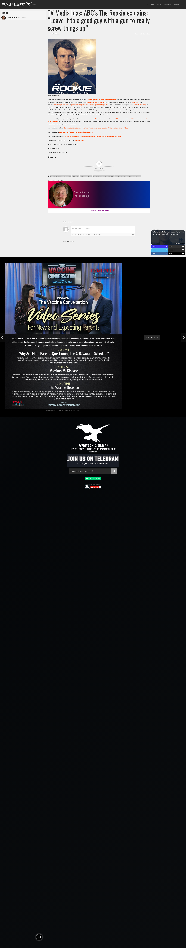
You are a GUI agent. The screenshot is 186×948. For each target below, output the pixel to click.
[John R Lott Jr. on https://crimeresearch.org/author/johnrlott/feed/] (25, 17)
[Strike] (80, 234)
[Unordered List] (86, 234)
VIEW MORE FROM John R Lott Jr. (99, 210)
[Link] (94, 234)
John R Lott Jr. (11, 17)
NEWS (152, 4)
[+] (100, 234)
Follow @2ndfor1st (94, 479)
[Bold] (72, 234)
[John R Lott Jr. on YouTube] (23, 17)
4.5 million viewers (97, 119)
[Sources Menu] (183, 4)
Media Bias (76, 176)
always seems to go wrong (95, 102)
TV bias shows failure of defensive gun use (128, 176)
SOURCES (176, 4)
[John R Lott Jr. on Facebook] (19, 17)
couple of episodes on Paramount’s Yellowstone (101, 100)
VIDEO (158, 4)
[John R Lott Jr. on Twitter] (21, 17)
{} (97, 234)
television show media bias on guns (103, 176)
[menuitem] (147, 4)
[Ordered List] (83, 234)
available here (79, 140)
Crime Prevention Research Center (60, 176)
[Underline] (78, 234)
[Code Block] (91, 234)
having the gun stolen (102, 105)
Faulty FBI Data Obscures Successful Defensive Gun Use (76, 132)
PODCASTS (167, 4)
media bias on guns (86, 176)
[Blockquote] (89, 234)
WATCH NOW (152, 337)
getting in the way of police (79, 105)
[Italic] (75, 234)
